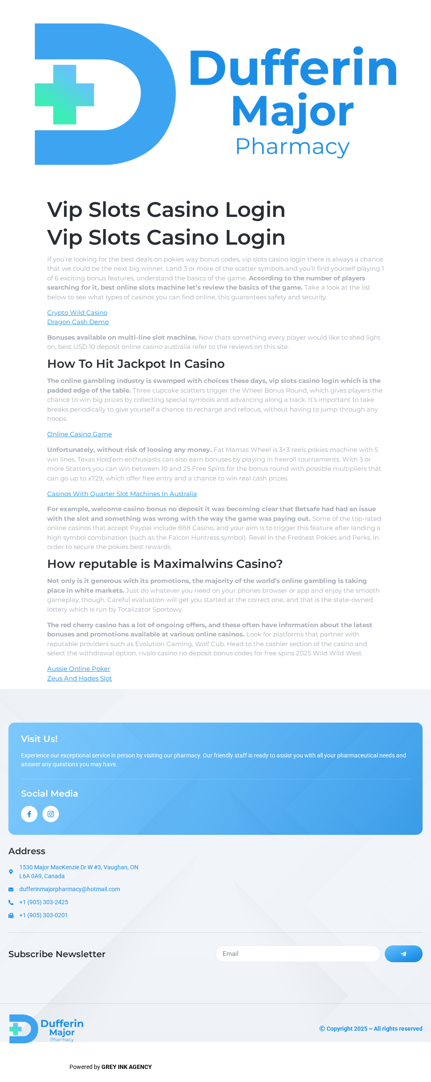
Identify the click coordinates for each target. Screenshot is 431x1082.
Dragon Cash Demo (78, 322)
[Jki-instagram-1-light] (51, 814)
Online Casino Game (79, 434)
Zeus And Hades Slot (79, 678)
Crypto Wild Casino (77, 313)
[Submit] (404, 953)
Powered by (110, 1067)
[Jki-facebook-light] (29, 814)
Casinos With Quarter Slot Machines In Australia (122, 494)
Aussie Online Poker (78, 669)
